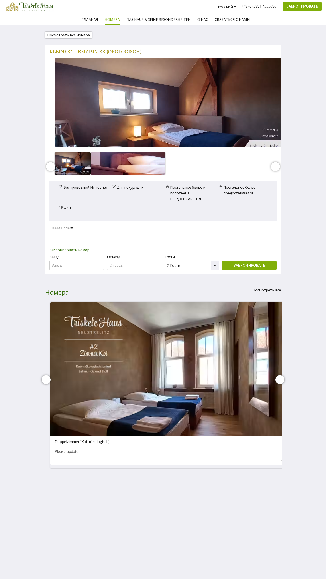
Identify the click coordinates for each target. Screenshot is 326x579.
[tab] (221, 485)
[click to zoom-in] (168, 102)
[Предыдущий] (50, 166)
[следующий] (275, 166)
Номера (216, 495)
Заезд (54, 257)
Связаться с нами (219, 505)
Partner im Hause (218, 520)
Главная (216, 492)
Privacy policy (220, 514)
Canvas (271, 537)
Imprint (215, 510)
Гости (170, 257)
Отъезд (113, 257)
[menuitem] (90, 19)
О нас (213, 499)
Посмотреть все (267, 290)
